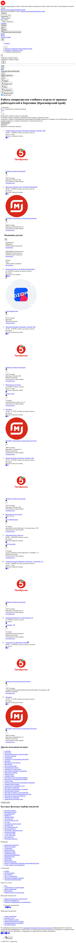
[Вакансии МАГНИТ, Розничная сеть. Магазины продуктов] (40, 428)
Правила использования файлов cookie (32, 11)
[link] (4, 29)
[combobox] (9, 58)
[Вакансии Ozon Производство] (40, 294)
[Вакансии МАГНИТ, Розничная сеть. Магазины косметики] (40, 206)
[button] (3, 34)
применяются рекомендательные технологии (37, 928)
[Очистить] (3, 62)
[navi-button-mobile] (2, 39)
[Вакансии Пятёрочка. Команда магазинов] (40, 154)
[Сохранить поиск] (2, 66)
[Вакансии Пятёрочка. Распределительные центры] (40, 665)
